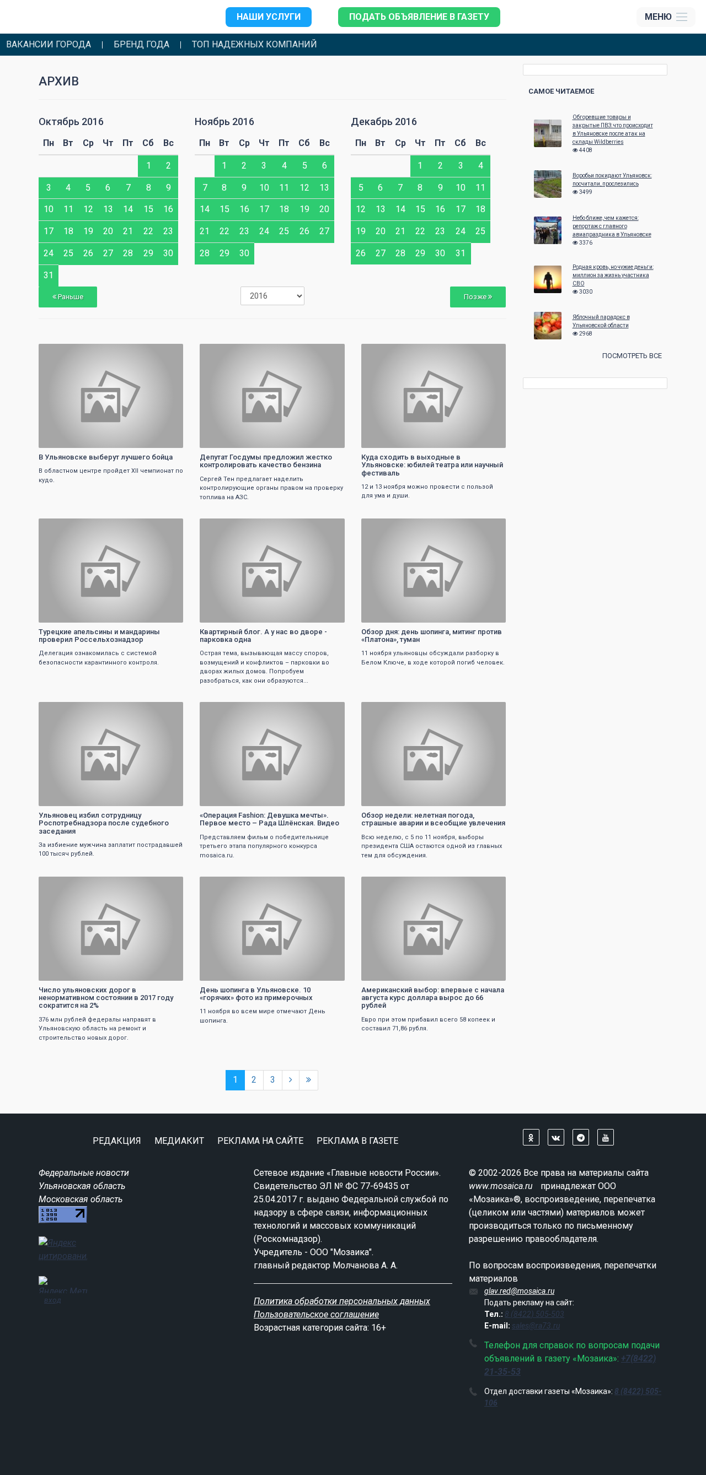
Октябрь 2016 (71, 121)
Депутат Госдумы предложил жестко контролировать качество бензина (266, 461)
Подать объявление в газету (419, 17)
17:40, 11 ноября (71, 712)
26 (88, 253)
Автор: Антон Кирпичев (80, 438)
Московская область (80, 1199)
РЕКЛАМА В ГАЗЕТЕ (357, 1141)
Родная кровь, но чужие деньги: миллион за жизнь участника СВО (613, 275)
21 (128, 231)
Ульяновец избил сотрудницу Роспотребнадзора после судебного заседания (104, 823)
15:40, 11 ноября (71, 886)
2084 (487, 353)
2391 (326, 353)
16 (168, 209)
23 (168, 231)
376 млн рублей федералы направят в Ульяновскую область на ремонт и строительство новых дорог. (97, 1028)
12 (88, 209)
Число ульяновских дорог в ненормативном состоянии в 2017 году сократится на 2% (106, 998)
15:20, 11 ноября (393, 886)
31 (49, 275)
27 (108, 253)
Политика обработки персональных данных (342, 1301)
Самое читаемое (561, 91)
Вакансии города (48, 45)
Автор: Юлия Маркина (240, 613)
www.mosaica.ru (501, 1186)
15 (148, 209)
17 (49, 231)
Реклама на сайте (260, 1141)
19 (88, 231)
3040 (326, 712)
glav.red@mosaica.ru (519, 1291)
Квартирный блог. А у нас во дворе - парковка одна (263, 636)
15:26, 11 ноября (232, 886)
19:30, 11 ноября (232, 353)
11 (68, 209)
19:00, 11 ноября (393, 353)
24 (49, 253)
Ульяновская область (82, 1186)
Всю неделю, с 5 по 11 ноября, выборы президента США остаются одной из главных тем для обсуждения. (431, 846)
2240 (326, 528)
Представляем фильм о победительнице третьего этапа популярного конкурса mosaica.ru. (264, 846)
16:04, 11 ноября (393, 712)
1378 (165, 886)
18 (68, 231)
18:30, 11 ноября (71, 528)
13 (108, 209)
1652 (487, 528)
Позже (476, 297)
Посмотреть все (632, 356)
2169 (487, 886)
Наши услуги (269, 17)
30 (168, 253)
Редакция (117, 1141)
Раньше (69, 297)
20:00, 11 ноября (71, 353)
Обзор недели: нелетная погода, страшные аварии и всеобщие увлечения (433, 819)
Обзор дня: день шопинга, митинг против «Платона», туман (431, 636)
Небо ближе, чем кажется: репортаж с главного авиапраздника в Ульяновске (612, 226)
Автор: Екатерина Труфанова (248, 971)
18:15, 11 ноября (232, 528)
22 (148, 231)
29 (148, 253)
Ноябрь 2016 (224, 121)
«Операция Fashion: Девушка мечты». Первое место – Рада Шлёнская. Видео (269, 819)
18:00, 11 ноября (393, 528)
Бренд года (141, 45)
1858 (487, 712)
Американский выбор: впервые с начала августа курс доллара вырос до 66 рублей (432, 998)
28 (128, 253)
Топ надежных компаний (254, 45)
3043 (165, 712)
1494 (165, 353)
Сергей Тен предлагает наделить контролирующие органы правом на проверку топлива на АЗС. (271, 488)
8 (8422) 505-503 (534, 1314)
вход (52, 1299)
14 (128, 209)
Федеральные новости (84, 1173)
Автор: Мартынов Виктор (405, 613)
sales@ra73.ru (536, 1325)
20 (108, 231)
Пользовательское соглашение (316, 1314)
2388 (165, 528)
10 (49, 209)
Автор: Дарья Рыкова (400, 438)
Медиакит (179, 1141)
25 (68, 253)
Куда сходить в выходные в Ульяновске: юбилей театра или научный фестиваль (432, 465)
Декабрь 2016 (384, 121)
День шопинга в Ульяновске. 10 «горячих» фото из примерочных (256, 994)
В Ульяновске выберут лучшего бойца (106, 457)
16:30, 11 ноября (232, 712)
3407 (326, 886)
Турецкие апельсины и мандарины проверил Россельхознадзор (99, 636)
